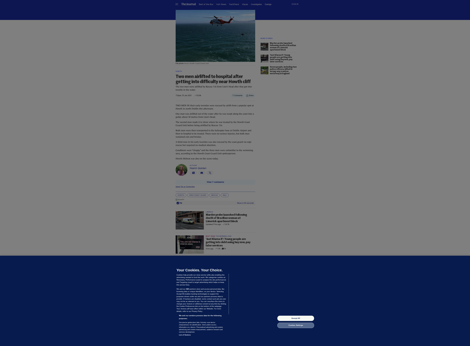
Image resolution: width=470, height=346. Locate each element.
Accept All (295, 318)
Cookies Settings (295, 325)
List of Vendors (185, 335)
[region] (235, 301)
